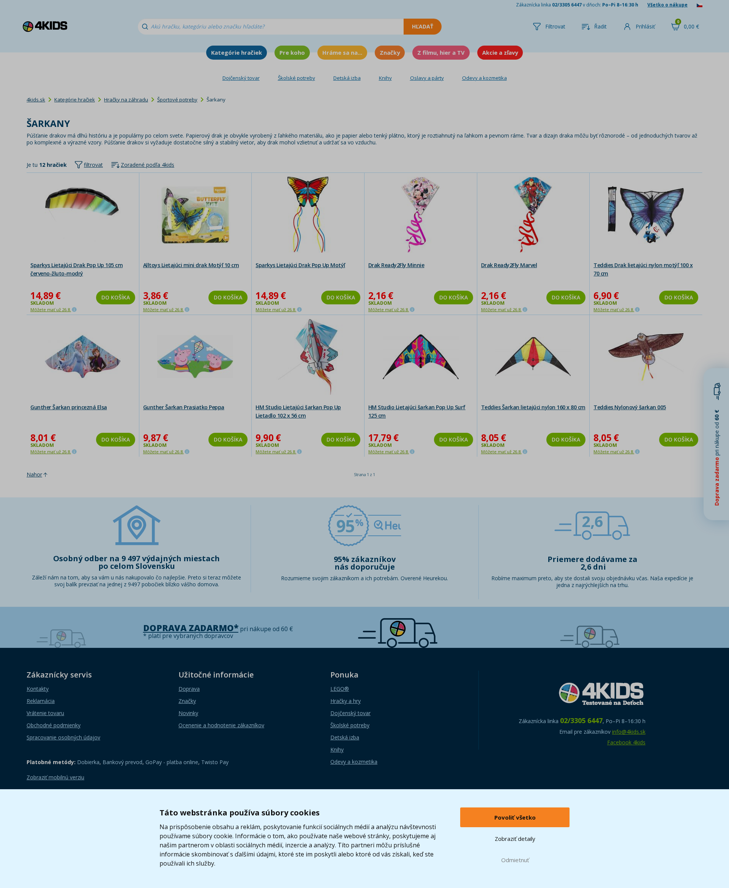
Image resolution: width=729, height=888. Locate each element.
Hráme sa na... (342, 52)
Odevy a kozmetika (484, 77)
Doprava (189, 688)
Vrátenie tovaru (45, 713)
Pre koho (292, 52)
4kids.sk (36, 99)
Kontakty (38, 688)
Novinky (188, 713)
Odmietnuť (515, 860)
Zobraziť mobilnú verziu (55, 777)
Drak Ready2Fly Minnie (396, 265)
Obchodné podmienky (53, 725)
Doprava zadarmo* (190, 628)
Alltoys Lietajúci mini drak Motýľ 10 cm (191, 265)
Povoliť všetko (515, 817)
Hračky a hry (345, 700)
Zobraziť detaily (515, 838)
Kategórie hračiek (236, 52)
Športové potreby (177, 99)
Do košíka (115, 297)
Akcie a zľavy (500, 52)
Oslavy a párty (427, 77)
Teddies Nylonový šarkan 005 (629, 407)
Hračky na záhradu (126, 99)
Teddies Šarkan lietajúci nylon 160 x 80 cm (533, 407)
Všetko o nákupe (667, 5)
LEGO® (339, 688)
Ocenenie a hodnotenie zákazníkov (221, 725)
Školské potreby (296, 77)
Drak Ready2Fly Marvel (509, 265)
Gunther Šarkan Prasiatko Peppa (183, 407)
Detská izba (347, 77)
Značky (390, 52)
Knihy (385, 77)
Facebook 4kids (626, 742)
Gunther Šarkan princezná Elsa (68, 407)
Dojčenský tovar (241, 77)
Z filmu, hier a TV (441, 52)
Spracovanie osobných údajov (63, 737)
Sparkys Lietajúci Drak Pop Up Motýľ (300, 265)
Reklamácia (41, 700)
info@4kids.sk (628, 731)
